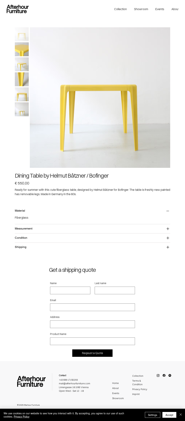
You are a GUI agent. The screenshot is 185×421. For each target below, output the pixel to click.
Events (115, 393)
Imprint (136, 394)
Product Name (58, 334)
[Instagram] (158, 375)
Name (53, 283)
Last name (100, 283)
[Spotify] (170, 375)
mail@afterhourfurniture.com (74, 383)
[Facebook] (164, 375)
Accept (169, 415)
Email (53, 300)
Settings (152, 415)
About (115, 388)
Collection (137, 375)
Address (54, 317)
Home (115, 383)
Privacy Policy (139, 389)
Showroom (118, 398)
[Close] (180, 415)
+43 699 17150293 (68, 379)
